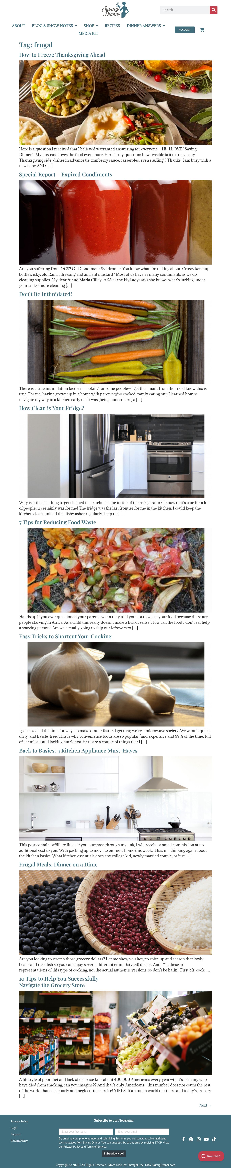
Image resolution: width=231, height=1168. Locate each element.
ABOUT (18, 25)
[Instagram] (199, 1139)
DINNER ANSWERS (144, 25)
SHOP (89, 25)
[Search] (213, 10)
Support (15, 1134)
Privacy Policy (19, 1121)
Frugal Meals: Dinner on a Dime (58, 864)
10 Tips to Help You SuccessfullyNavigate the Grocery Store (58, 981)
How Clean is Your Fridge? (51, 407)
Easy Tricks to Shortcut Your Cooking (65, 636)
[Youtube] (206, 1139)
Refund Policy (19, 1140)
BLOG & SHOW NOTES (52, 25)
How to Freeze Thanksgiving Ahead (62, 54)
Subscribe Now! (114, 1153)
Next (205, 1105)
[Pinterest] (191, 1139)
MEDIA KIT (88, 33)
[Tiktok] (214, 1139)
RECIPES (112, 25)
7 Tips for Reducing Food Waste (57, 522)
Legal (14, 1128)
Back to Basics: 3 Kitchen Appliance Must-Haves (78, 750)
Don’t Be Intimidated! (45, 293)
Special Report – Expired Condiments (65, 174)
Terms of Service (96, 1146)
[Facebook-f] (183, 1139)
